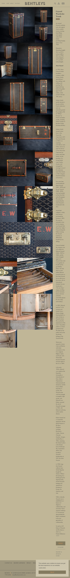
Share (58, 556)
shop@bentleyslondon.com (19, 575)
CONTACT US (8, 563)
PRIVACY (29, 563)
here (59, 532)
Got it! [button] (52, 572)
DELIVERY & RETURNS (59, 553)
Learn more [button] (42, 567)
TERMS (34, 563)
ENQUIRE (60, 547)
